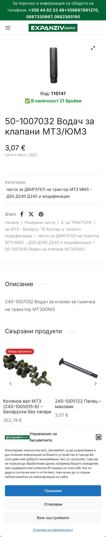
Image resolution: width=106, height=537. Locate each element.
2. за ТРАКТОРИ (76, 222)
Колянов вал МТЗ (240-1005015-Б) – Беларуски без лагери (27, 406)
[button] (98, 437)
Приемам (53, 490)
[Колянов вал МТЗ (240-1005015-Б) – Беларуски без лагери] (27, 370)
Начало (12, 222)
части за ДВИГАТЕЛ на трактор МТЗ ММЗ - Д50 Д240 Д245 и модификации (49, 193)
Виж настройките (53, 517)
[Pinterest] (41, 214)
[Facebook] (22, 214)
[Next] (96, 383)
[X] (31, 214)
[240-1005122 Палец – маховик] (79, 370)
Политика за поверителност (53, 530)
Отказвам (53, 504)
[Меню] (8, 27)
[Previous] (10, 383)
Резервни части (40, 222)
